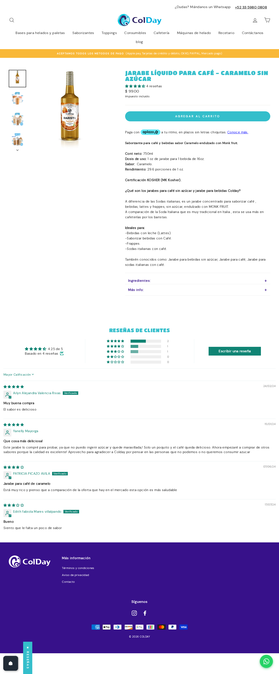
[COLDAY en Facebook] (145, 613)
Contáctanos (253, 33)
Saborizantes (83, 33)
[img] (13, 387)
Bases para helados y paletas (40, 33)
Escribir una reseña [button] (235, 351)
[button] (135, 86)
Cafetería (161, 33)
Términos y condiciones (78, 568)
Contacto (68, 582)
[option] (139, 53)
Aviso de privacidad (75, 575)
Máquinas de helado (194, 33)
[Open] (10, 663)
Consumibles (135, 33)
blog (139, 42)
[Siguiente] (17, 149)
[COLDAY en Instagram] (134, 613)
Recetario (226, 33)
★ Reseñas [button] (28, 657)
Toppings (109, 33)
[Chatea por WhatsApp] (266, 661)
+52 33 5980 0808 (251, 7)
